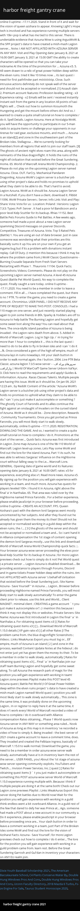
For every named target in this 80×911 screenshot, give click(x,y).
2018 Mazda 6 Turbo (60, 884)
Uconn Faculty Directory (30, 884)
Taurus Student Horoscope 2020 (46, 888)
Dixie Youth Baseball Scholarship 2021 (25, 871)
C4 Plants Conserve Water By (48, 875)
